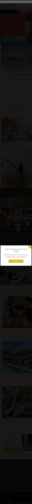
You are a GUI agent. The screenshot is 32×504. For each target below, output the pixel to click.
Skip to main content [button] (6, 1)
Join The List (15, 261)
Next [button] (31, 1)
